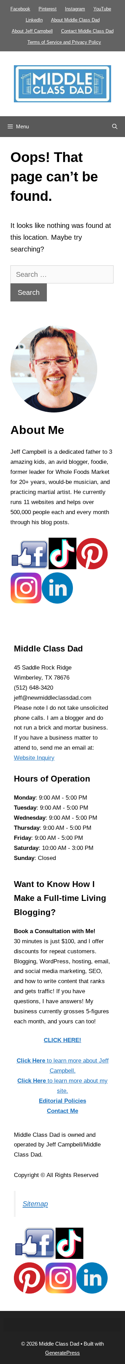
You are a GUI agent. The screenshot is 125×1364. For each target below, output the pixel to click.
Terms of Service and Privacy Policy (64, 42)
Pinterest (48, 8)
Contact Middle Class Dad (87, 31)
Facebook (20, 8)
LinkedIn (34, 20)
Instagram (75, 8)
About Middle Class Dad (75, 20)
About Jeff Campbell (32, 31)
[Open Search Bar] (115, 126)
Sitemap (35, 1204)
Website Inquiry (34, 758)
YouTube (102, 8)
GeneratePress (62, 1353)
